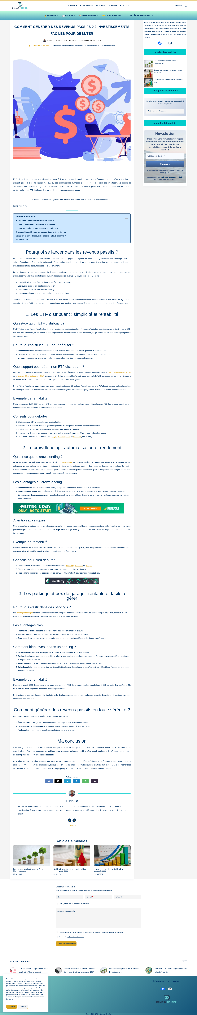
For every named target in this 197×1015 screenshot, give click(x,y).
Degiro (54, 437)
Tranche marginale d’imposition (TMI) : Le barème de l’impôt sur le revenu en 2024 (79, 970)
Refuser (23, 1007)
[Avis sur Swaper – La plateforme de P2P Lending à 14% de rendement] (13, 970)
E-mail (90, 897)
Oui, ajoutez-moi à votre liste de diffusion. (74, 904)
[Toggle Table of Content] (125, 217)
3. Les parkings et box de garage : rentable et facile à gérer (41, 232)
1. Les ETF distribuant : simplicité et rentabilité (35, 224)
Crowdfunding (84, 40)
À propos (72, 6)
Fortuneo (77, 437)
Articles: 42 (72, 825)
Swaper (89, 566)
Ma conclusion (22, 240)
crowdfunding (66, 462)
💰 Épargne (50, 16)
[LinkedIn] (76, 781)
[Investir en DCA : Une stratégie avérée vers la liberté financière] (148, 970)
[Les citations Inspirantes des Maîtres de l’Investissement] (31, 855)
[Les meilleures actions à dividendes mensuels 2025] (112, 855)
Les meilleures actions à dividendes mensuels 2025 (108, 870)
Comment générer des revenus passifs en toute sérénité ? (41, 236)
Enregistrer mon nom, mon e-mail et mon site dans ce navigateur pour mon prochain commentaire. (91, 932)
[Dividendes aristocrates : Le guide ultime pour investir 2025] (71, 855)
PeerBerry (70, 566)
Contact (124, 6)
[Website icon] (74, 820)
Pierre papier (95, 40)
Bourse (74, 40)
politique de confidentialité (172, 177)
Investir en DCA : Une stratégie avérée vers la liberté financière (170, 970)
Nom (59, 897)
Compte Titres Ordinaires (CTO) (31, 376)
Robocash (79, 566)
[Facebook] (49, 781)
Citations (112, 6)
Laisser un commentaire (66, 944)
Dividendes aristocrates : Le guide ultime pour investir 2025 (69, 870)
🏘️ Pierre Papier (87, 16)
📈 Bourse (67, 16)
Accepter (12, 1007)
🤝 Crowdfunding (111, 16)
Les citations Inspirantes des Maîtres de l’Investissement (29, 870)
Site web (119, 897)
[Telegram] (67, 781)
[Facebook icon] (69, 820)
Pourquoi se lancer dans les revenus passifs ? (36, 220)
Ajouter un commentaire (66, 911)
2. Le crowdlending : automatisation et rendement (37, 228)
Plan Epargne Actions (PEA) (119, 372)
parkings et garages (25, 613)
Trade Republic (64, 437)
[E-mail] (94, 781)
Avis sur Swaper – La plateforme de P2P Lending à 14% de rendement (34, 970)
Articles (100, 6)
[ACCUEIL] (30, 46)
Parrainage (86, 6)
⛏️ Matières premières (138, 16)
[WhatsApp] (85, 781)
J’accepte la (71, 937)
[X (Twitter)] (58, 781)
